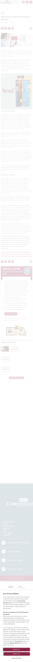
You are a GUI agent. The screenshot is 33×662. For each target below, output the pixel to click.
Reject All (16, 654)
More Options (16, 658)
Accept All (16, 649)
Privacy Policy (18, 641)
